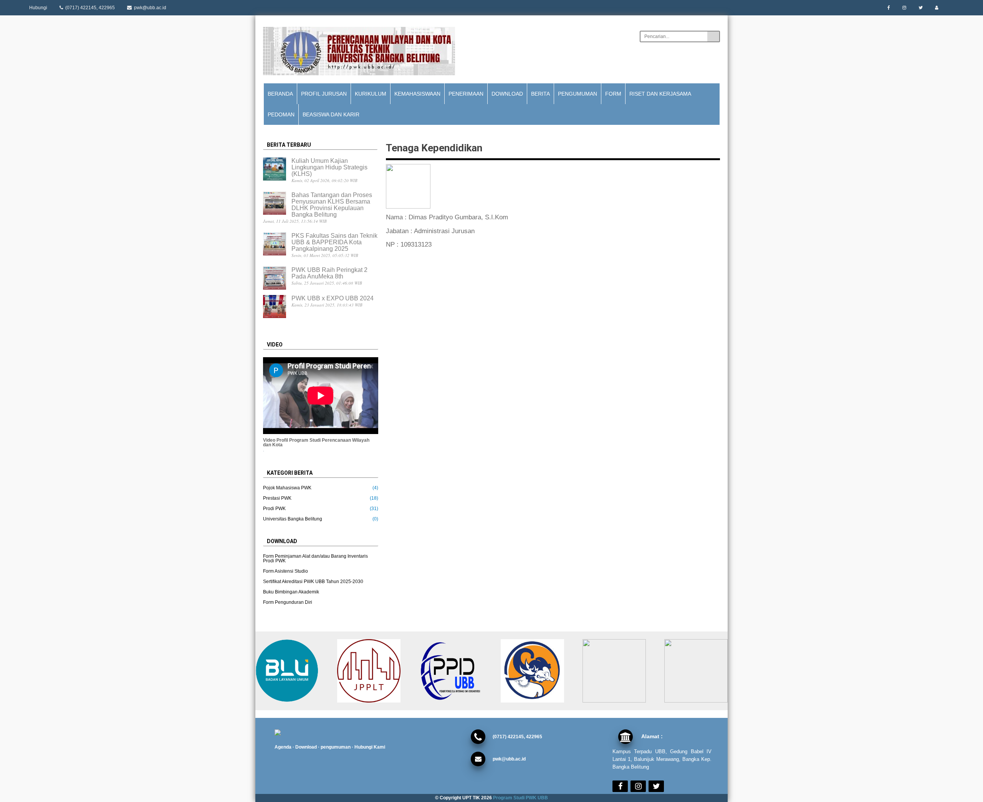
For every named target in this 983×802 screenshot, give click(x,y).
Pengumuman (577, 94)
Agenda (283, 747)
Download (507, 94)
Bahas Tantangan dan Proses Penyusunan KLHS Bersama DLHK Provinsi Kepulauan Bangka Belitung (331, 205)
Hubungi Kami (369, 747)
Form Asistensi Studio (285, 571)
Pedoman (281, 114)
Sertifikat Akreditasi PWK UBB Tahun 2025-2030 (313, 581)
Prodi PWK (274, 508)
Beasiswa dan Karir (331, 114)
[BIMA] (538, 671)
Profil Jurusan (324, 94)
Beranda (280, 94)
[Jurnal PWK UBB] (374, 671)
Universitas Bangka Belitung (292, 519)
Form (613, 94)
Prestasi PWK (277, 498)
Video (275, 344)
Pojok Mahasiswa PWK (287, 487)
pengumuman (336, 747)
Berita (540, 94)
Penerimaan (465, 94)
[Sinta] (620, 671)
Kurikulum (370, 94)
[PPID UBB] (456, 671)
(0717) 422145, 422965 (89, 7)
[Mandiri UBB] (292, 671)
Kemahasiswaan (417, 94)
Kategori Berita (290, 473)
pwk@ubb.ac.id (149, 7)
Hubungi (38, 7)
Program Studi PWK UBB (520, 797)
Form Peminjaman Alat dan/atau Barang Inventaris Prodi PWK (315, 558)
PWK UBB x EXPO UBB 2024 (332, 298)
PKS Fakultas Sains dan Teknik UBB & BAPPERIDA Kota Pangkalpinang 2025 (334, 242)
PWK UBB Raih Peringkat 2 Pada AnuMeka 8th (329, 273)
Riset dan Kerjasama (660, 94)
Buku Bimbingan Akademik (291, 592)
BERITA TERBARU (289, 145)
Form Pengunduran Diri (287, 602)
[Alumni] (701, 671)
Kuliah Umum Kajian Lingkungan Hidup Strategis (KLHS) (329, 167)
